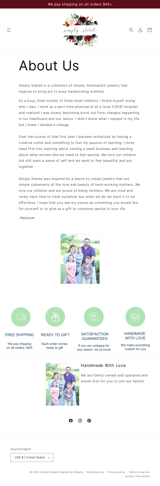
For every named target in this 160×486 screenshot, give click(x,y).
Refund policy (95, 472)
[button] (8, 30)
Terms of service (139, 472)
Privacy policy (116, 472)
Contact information (137, 476)
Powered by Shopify (70, 472)
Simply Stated (49, 472)
